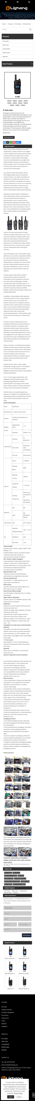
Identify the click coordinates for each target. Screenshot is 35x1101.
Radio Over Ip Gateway (10, 876)
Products (10, 24)
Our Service (5, 1015)
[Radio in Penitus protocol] (24, 981)
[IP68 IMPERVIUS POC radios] (10, 966)
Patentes (4, 1023)
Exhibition (4, 1026)
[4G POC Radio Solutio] (10, 951)
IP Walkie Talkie (25, 881)
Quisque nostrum (7, 1009)
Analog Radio (6, 49)
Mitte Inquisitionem (8, 137)
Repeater (5, 56)
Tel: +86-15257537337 (8, 1062)
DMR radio (6, 45)
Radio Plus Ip (16, 873)
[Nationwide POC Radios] (24, 951)
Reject (10, 1097)
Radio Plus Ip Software (19, 884)
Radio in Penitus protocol (25, 988)
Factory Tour (5, 1018)
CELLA (3, 1021)
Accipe (19, 1097)
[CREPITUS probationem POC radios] (24, 966)
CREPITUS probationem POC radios (25, 973)
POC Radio (18, 24)
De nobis (4, 1007)
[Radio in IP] (10, 981)
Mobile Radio (6, 52)
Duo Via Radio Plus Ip (20, 878)
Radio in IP (10, 988)
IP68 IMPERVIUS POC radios (11, 973)
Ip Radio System (8, 878)
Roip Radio (21, 876)
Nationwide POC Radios (25, 958)
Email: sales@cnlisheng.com (10, 1065)
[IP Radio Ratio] (17, 85)
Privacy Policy (18, 1093)
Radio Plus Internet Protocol (12, 881)
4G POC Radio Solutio (11, 958)
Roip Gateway (8, 873)
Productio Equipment (8, 1012)
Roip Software (8, 884)
